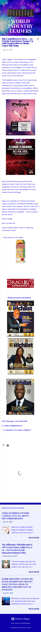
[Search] (37, 4)
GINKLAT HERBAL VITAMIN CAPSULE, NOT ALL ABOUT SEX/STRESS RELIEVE (15, 516)
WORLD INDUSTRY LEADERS (20, 26)
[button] (37, 39)
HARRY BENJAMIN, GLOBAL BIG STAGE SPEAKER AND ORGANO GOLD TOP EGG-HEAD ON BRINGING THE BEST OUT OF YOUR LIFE (17, 584)
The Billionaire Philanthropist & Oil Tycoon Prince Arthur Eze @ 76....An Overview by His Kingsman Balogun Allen (17, 548)
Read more (34, 538)
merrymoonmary (25, 623)
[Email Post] (7, 446)
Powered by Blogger (22, 619)
